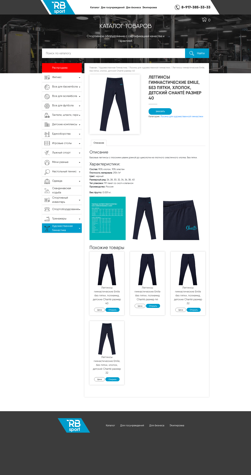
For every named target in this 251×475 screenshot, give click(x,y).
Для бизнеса (133, 7)
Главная (93, 67)
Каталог (94, 7)
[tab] (98, 143)
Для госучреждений (113, 7)
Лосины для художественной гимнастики (149, 67)
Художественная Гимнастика (113, 67)
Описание (99, 142)
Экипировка (149, 7)
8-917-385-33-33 (195, 7)
